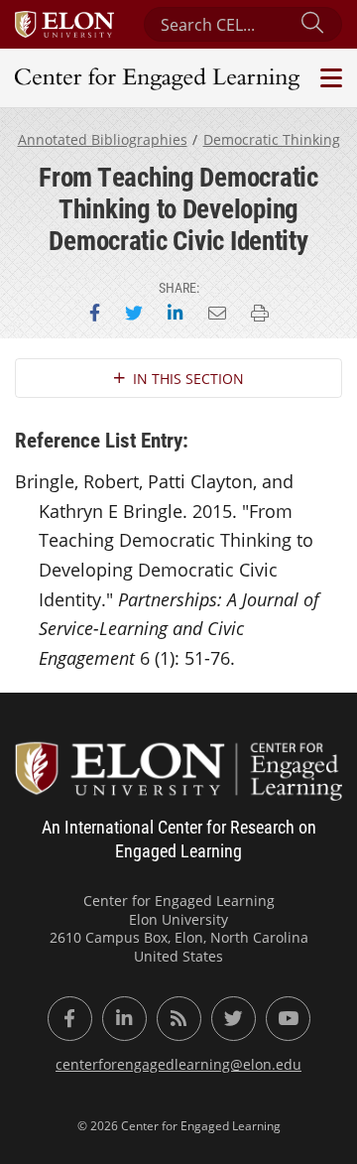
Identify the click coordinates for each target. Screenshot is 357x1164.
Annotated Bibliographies (102, 139)
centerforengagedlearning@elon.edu (178, 1064)
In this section (188, 378)
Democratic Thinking (271, 139)
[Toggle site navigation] (328, 77)
